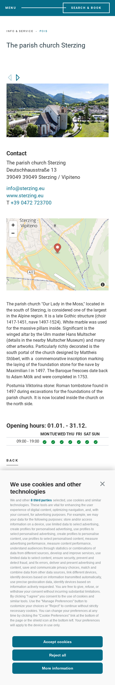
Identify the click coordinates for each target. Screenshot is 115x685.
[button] (102, 483)
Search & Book (86, 8)
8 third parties (41, 500)
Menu (10, 8)
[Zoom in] (13, 225)
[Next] (17, 77)
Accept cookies (57, 642)
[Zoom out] (13, 233)
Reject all (57, 655)
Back (12, 460)
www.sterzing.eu (24, 195)
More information (57, 668)
